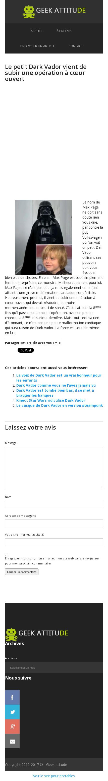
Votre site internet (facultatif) (24, 534)
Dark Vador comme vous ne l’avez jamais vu (56, 385)
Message (11, 443)
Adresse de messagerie (20, 515)
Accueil (37, 31)
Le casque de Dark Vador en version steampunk (59, 405)
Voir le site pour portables (54, 775)
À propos (64, 31)
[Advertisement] (54, 146)
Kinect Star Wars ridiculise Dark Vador (50, 400)
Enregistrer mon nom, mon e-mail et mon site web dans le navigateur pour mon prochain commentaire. (52, 560)
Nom (8, 497)
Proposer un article (37, 46)
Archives (11, 658)
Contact (76, 46)
